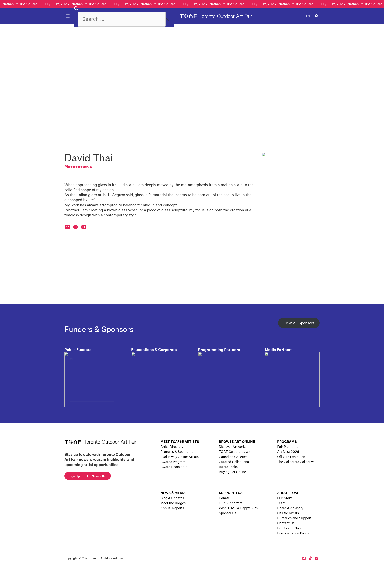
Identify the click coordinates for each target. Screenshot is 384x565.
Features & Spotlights (176, 451)
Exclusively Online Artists (179, 457)
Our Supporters (230, 503)
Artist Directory (171, 446)
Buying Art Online (232, 472)
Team (281, 503)
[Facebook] (304, 558)
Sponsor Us (227, 513)
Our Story (284, 498)
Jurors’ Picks (228, 467)
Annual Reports (172, 508)
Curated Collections (234, 462)
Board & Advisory (290, 508)
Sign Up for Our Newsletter (87, 476)
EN (308, 16)
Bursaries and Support (294, 518)
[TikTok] (310, 558)
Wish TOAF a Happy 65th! (239, 508)
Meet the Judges (173, 503)
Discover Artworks (232, 446)
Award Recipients (173, 467)
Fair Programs (287, 446)
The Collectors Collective (296, 462)
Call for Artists (288, 513)
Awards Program (173, 462)
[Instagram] (317, 558)
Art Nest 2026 (288, 451)
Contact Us (285, 523)
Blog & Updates (172, 498)
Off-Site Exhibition (291, 457)
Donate (224, 498)
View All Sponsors (298, 323)
